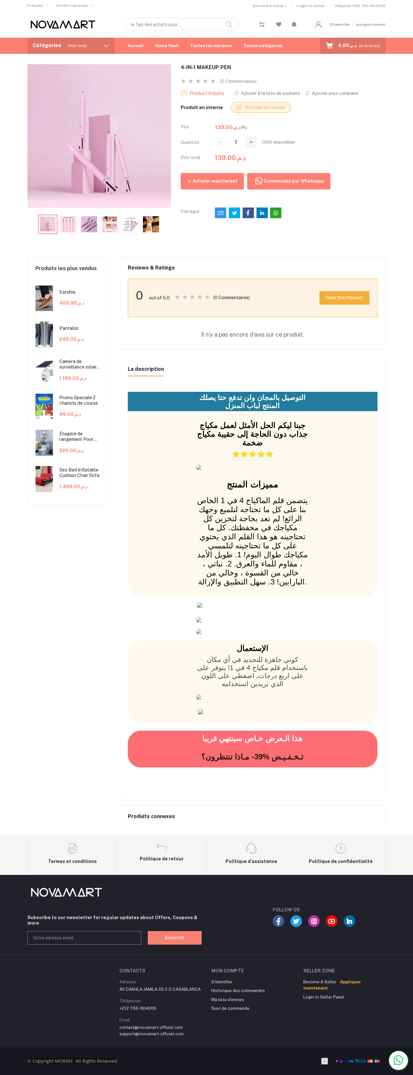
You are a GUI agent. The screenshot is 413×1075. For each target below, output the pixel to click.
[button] (294, 24)
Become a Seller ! (269, 6)
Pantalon (69, 328)
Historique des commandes (238, 990)
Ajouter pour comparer (335, 93)
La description (146, 369)
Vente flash (167, 45)
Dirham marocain (72, 5)
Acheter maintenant (214, 181)
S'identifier (340, 24)
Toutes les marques (211, 45)
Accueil (135, 45)
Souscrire (175, 937)
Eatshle (67, 292)
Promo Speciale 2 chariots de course (78, 400)
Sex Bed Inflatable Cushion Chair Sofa (79, 472)
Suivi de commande (230, 1008)
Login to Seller (311, 6)
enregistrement (371, 24)
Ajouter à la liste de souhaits (270, 93)
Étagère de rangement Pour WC (76, 436)
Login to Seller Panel (323, 997)
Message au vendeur (265, 107)
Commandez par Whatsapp (294, 181)
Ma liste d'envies (227, 999)
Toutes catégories (262, 45)
